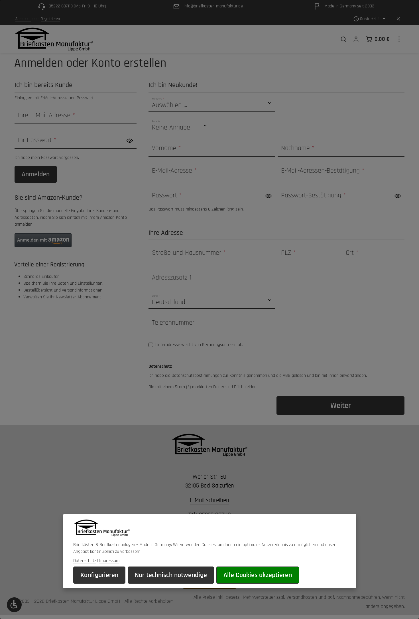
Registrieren (50, 18)
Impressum (109, 561)
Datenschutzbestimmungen (197, 376)
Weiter (340, 405)
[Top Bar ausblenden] (398, 19)
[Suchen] (343, 39)
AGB (286, 376)
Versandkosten (301, 597)
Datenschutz (84, 561)
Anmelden (23, 18)
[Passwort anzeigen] (129, 140)
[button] (43, 240)
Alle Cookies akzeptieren (257, 575)
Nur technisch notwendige (171, 575)
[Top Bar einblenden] (399, 39)
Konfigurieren (99, 575)
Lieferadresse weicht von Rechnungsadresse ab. (199, 345)
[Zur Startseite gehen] (53, 39)
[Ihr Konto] (356, 39)
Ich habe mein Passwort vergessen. (47, 158)
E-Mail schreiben (209, 500)
